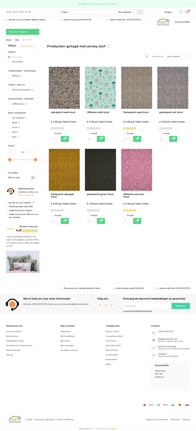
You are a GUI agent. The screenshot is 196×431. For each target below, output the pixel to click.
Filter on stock (14, 177)
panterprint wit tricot (171, 112)
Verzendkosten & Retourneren (19, 345)
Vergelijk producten (69, 350)
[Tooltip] (33, 202)
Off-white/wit (19, 118)
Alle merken (17, 57)
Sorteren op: (158, 56)
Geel (15, 137)
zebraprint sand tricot (63, 112)
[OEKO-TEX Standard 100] (163, 22)
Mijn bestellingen (68, 336)
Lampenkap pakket (114, 336)
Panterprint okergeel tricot (62, 195)
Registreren (66, 331)
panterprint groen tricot (100, 194)
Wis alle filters (27, 46)
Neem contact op (26, 195)
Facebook (99, 305)
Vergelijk (57, 133)
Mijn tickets (65, 341)
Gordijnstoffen (112, 355)
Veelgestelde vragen (15, 341)
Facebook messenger (167, 346)
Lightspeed (50, 419)
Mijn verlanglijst (67, 345)
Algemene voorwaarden (157, 419)
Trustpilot (113, 429)
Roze (16, 132)
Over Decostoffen (182, 22)
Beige (16, 122)
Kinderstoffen (111, 359)
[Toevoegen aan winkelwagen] (65, 139)
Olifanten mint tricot (98, 112)
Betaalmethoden (13, 350)
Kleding (16, 75)
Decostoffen (17, 61)
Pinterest (112, 305)
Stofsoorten (111, 341)
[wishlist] (181, 12)
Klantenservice (12, 336)
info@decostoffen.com (167, 339)
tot (21, 152)
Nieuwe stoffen (112, 331)
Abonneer (181, 306)
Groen (16, 127)
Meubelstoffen (112, 350)
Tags (17, 39)
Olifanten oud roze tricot (133, 195)
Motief (108, 364)
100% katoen (19, 104)
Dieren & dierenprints (22, 89)
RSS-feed (175, 419)
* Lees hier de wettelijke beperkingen (137, 311)
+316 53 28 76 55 (165, 331)
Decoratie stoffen (113, 345)
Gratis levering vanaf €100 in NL (77, 19)
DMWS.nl (70, 419)
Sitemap (9, 355)
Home (8, 39)
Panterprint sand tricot (136, 112)
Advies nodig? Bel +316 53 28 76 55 (125, 19)
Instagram (105, 305)
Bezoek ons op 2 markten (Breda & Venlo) (27, 19)
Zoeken (140, 12)
